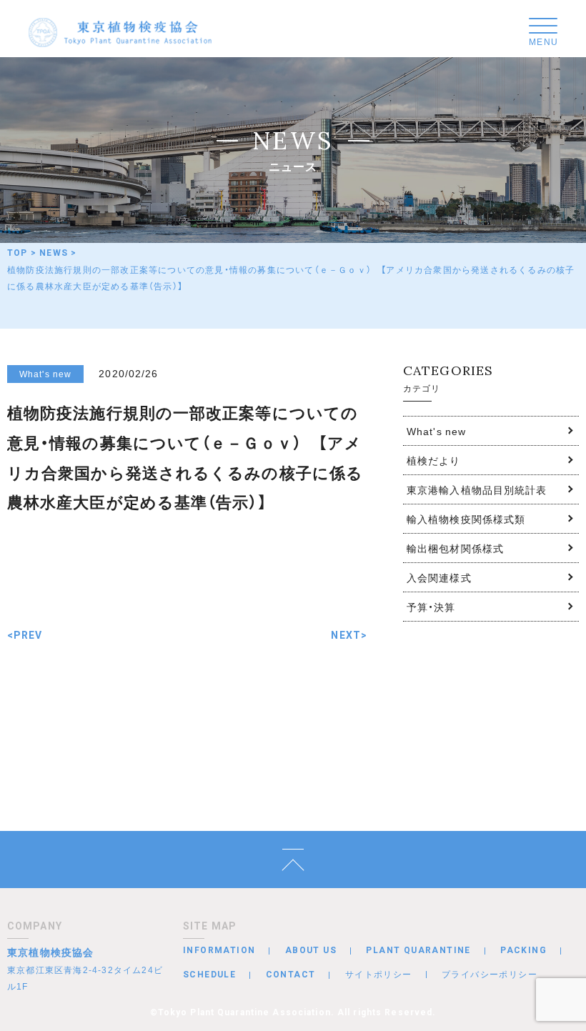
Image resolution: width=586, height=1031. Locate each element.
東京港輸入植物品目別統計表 (477, 489)
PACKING (523, 950)
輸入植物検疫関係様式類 (466, 519)
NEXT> (349, 635)
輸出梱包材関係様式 (455, 548)
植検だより (434, 460)
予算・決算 (431, 606)
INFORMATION (219, 950)
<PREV (25, 635)
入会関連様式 (439, 577)
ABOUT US (311, 950)
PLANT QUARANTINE (418, 950)
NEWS (53, 253)
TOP (17, 253)
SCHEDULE (209, 975)
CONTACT (291, 975)
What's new (436, 431)
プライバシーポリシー (489, 973)
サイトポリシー (378, 973)
